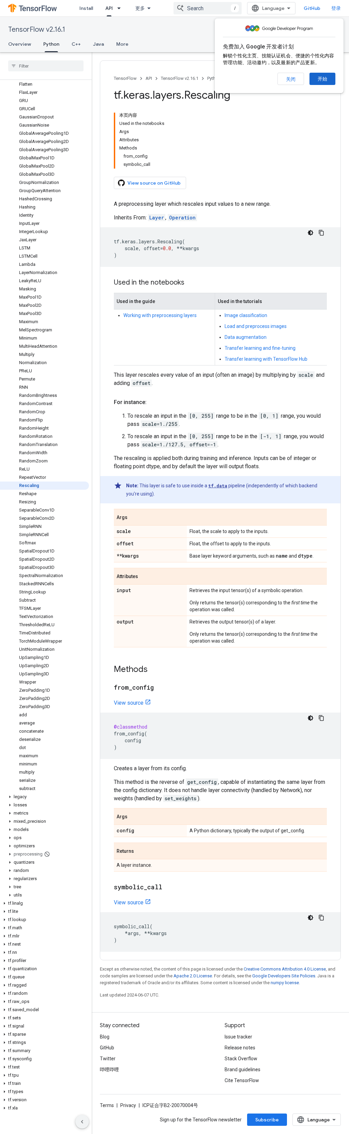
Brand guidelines (242, 1069)
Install (86, 8)
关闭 (290, 79)
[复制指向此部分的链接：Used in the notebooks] (191, 283)
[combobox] (207, 8)
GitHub (312, 8)
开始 (322, 79)
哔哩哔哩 (109, 1069)
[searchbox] (46, 65)
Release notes (240, 1047)
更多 (140, 8)
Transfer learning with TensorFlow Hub (266, 359)
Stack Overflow (241, 1058)
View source (128, 703)
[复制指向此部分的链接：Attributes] (145, 577)
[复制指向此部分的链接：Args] (134, 518)
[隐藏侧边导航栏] (82, 1122)
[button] (44, 797)
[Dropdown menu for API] (121, 8)
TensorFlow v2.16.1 (36, 29)
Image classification (246, 315)
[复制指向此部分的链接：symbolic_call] (169, 888)
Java (98, 44)
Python (51, 44)
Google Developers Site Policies (283, 975)
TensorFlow (125, 78)
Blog (104, 1036)
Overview (19, 44)
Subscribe (267, 1120)
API (109, 8)
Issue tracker (238, 1036)
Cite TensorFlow (242, 1080)
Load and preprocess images (256, 326)
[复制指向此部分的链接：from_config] (160, 688)
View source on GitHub (154, 183)
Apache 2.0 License (192, 975)
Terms (107, 1105)
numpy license (285, 982)
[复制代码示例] (321, 232)
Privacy (128, 1105)
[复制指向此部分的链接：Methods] (154, 670)
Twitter (108, 1058)
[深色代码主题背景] (310, 232)
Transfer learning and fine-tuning (260, 348)
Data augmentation (246, 337)
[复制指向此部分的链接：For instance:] (153, 402)
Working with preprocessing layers (160, 315)
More (122, 44)
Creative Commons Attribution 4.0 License (285, 969)
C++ (76, 44)
